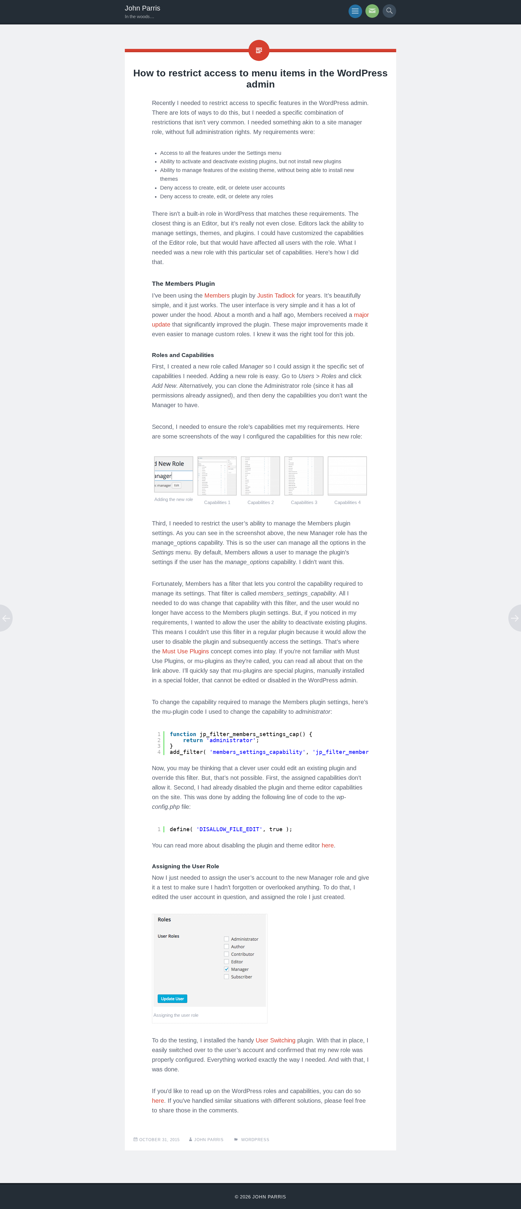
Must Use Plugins (185, 651)
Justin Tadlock (276, 295)
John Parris (142, 8)
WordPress (255, 1139)
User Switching (275, 1040)
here (328, 845)
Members (217, 295)
